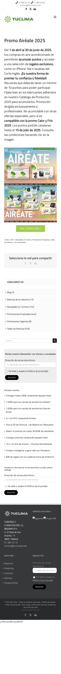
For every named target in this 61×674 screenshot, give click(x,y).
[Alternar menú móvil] (55, 16)
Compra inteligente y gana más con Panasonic (28, 450)
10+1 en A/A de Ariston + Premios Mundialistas (29, 444)
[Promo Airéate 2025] (30, 148)
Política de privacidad (38, 371)
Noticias (8, 578)
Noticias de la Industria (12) (20, 299)
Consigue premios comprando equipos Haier (27, 437)
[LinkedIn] (35, 9)
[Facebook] (26, 9)
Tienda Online (11, 583)
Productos (9, 568)
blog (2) (10, 292)
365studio (36, 610)
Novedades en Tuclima (23, 239)
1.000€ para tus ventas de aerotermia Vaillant (28, 402)
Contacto (8, 573)
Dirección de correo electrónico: (20, 360)
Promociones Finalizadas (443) (21, 314)
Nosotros (8, 563)
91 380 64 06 (39, 2)
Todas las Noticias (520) (18, 328)
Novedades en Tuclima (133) (20, 306)
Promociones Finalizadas (41, 239)
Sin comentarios (20, 242)
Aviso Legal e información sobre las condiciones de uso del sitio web (39, 606)
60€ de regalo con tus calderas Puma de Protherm (30, 457)
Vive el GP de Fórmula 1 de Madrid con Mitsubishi (29, 424)
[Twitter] (30, 9)
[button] (11, 621)
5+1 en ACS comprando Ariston (21, 418)
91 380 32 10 (24, 2)
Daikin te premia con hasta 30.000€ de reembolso (30, 431)
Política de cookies (48, 602)
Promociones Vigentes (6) (19, 321)
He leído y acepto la (28, 371)
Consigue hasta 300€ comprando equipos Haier (28, 395)
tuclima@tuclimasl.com (30, 5)
